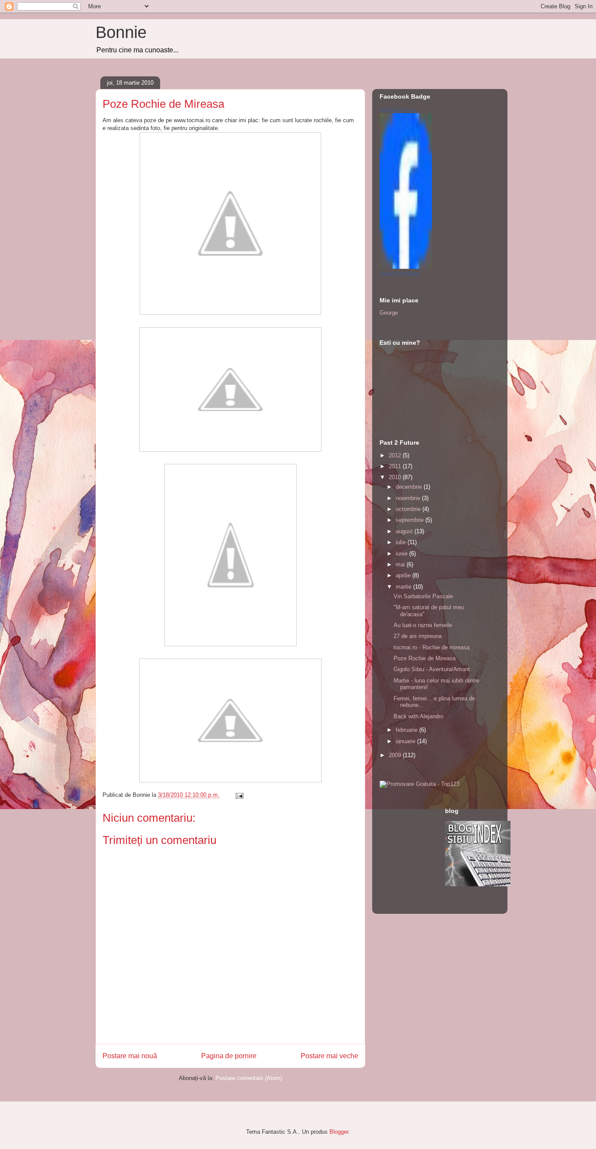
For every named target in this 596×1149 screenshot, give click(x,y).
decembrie (410, 487)
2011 (396, 466)
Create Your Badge (400, 273)
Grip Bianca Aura (397, 110)
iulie (402, 542)
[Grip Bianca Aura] (406, 267)
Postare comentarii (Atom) (249, 1078)
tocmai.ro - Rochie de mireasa (431, 647)
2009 (396, 755)
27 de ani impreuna (418, 636)
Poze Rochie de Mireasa (425, 658)
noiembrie (409, 498)
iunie (402, 553)
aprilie (404, 575)
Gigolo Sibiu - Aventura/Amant (432, 669)
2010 (396, 477)
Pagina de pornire (229, 1056)
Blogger (338, 1131)
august (405, 531)
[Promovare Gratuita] (419, 784)
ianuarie (406, 741)
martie (404, 586)
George (389, 312)
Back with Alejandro (418, 716)
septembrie (410, 520)
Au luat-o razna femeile (423, 625)
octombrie (409, 509)
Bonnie (121, 32)
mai (401, 564)
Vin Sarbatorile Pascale (423, 596)
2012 (396, 455)
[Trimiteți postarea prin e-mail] (239, 795)
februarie (407, 730)
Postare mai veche (329, 1056)
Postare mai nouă (130, 1056)
